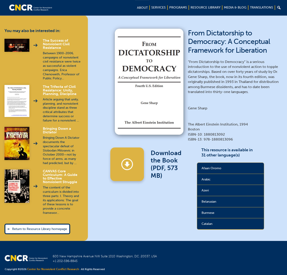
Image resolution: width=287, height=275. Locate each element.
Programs (178, 7)
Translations (261, 7)
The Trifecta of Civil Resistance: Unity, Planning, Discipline (59, 90)
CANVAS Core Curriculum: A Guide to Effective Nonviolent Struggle (60, 176)
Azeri (205, 190)
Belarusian (209, 201)
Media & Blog (235, 7)
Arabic (206, 179)
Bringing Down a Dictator (57, 130)
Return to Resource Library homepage (39, 229)
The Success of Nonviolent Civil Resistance (56, 44)
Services (158, 7)
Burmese (208, 213)
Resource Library (205, 7)
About (142, 8)
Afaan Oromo (211, 168)
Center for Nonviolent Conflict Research (53, 269)
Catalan (207, 224)
